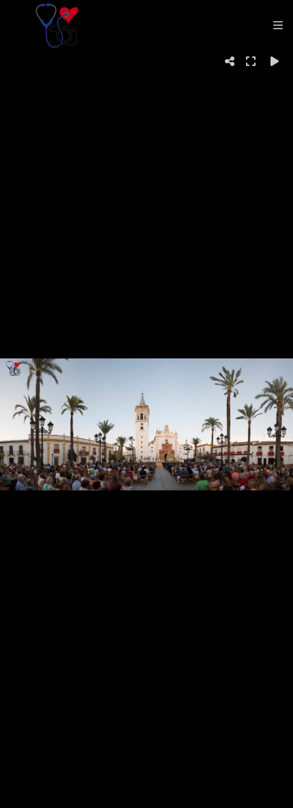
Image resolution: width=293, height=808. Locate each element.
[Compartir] (229, 61)
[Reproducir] (274, 61)
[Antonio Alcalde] (56, 25)
